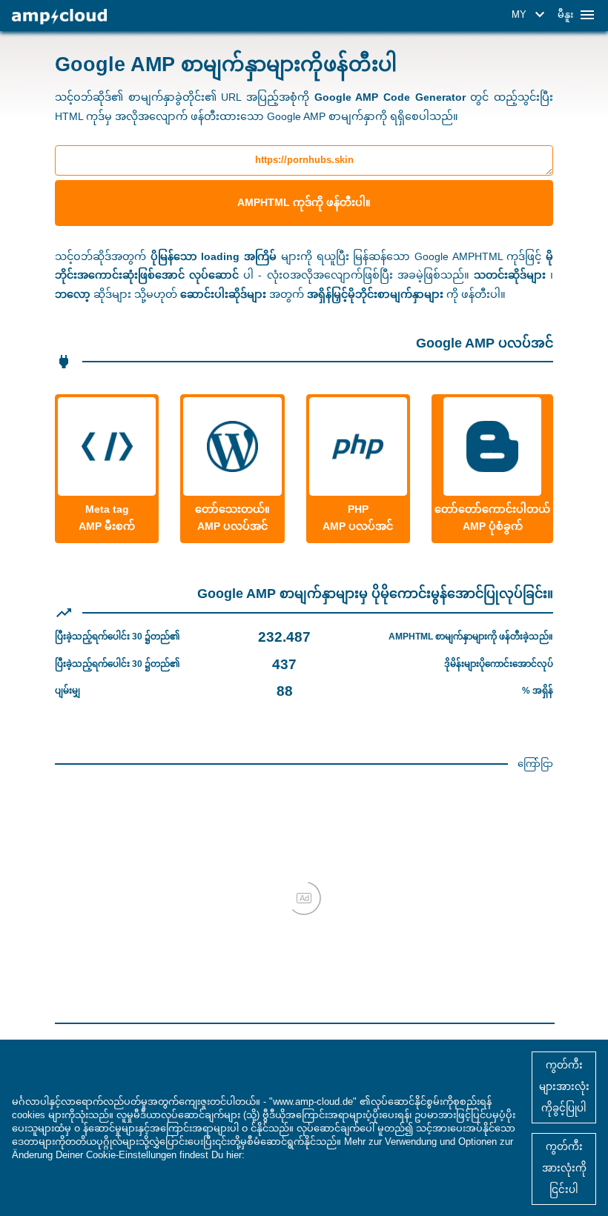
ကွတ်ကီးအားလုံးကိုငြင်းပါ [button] (564, 1168)
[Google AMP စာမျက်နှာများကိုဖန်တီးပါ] (59, 16)
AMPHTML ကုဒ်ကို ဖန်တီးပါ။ (304, 202)
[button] (530, 15)
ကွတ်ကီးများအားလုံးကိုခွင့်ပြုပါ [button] (564, 1087)
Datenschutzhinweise (296, 1154)
